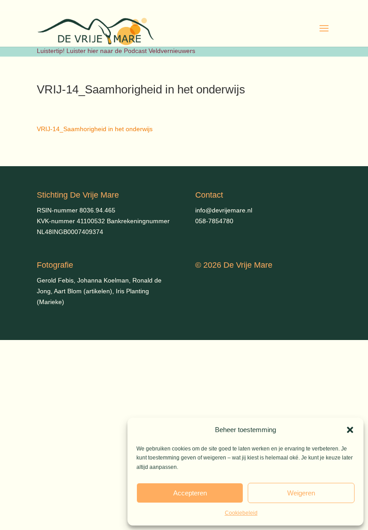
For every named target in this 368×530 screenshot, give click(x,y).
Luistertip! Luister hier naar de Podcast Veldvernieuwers (116, 50)
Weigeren (301, 493)
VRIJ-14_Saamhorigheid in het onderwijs (95, 128)
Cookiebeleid (241, 513)
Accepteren (190, 493)
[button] (350, 429)
